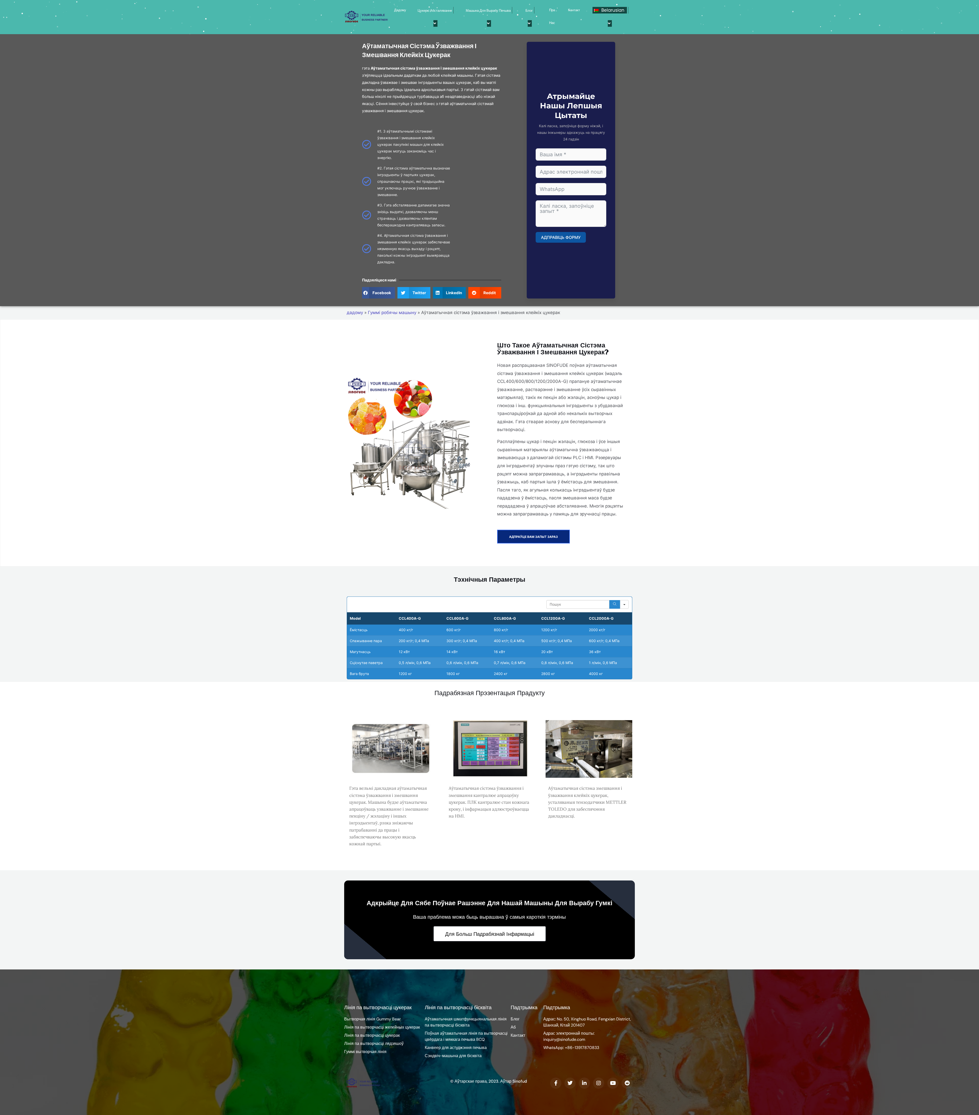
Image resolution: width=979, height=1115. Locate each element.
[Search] (614, 604)
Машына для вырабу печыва (488, 10)
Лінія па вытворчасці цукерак (378, 1007)
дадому (400, 10)
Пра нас (552, 16)
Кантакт (574, 10)
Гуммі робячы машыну (392, 312)
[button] (378, 293)
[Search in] (624, 604)
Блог (529, 10)
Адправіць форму (561, 237)
